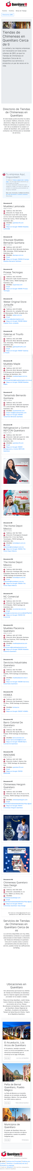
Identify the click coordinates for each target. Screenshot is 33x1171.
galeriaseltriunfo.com (19, 347)
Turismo (4, 11)
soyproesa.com (17, 284)
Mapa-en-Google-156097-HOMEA (17, 711)
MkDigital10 (10, 1167)
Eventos (11, 11)
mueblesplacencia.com (20, 643)
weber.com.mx (17, 315)
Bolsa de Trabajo (21, 11)
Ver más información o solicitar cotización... (17, 194)
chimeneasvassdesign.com (11, 898)
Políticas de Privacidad (13, 1161)
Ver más (7, 1058)
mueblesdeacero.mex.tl (20, 678)
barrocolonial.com (18, 738)
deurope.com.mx (18, 255)
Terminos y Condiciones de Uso (17, 1163)
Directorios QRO (7, 15)
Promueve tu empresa (7, 1165)
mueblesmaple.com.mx (20, 376)
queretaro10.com (18, 223)
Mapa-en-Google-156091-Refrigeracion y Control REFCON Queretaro (13, 449)
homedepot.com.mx (19, 543)
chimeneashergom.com (20, 799)
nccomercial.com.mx (19, 609)
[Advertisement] (16, 84)
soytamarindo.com (19, 410)
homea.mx (16, 707)
